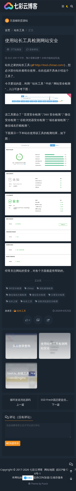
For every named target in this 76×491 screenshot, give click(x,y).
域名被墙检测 (46, 288)
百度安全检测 (57, 294)
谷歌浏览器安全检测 (47, 301)
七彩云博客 (36, 469)
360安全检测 (14, 288)
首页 (7, 30)
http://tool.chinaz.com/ (49, 65)
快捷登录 (14, 443)
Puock (45, 483)
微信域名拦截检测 (17, 294)
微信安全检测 (38, 294)
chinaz (30, 288)
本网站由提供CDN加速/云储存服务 (37, 477)
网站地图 (49, 469)
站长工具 (19, 30)
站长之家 (13, 301)
